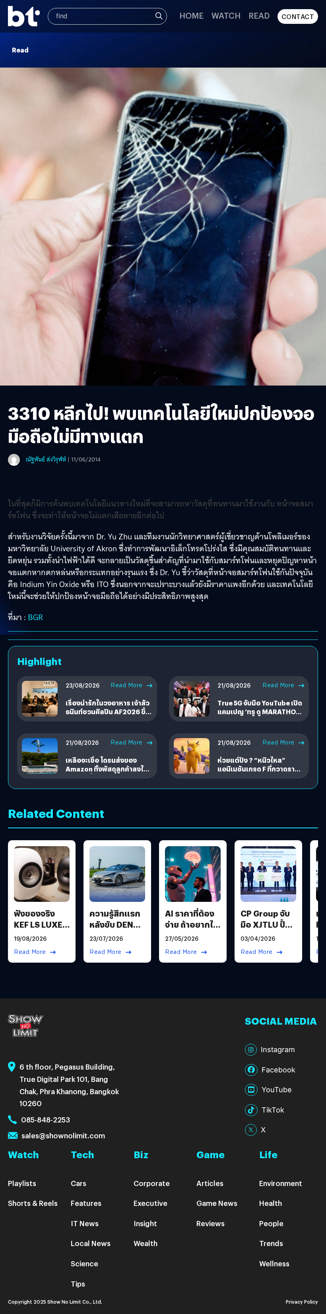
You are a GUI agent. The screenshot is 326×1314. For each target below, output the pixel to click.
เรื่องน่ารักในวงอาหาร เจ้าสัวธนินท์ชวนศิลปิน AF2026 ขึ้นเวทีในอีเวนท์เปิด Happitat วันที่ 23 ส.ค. (108, 716)
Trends (271, 1243)
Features (86, 1203)
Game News (216, 1203)
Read (259, 15)
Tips (78, 1284)
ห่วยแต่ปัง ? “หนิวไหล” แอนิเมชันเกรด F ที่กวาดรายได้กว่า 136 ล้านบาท (258, 769)
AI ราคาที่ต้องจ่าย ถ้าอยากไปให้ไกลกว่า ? (191, 924)
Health (270, 1203)
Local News (91, 1243)
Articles (209, 1183)
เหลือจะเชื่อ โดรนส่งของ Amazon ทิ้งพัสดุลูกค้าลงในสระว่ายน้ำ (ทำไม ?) (107, 769)
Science (84, 1263)
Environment (280, 1183)
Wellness (274, 1263)
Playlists (22, 1183)
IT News (85, 1223)
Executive (150, 1203)
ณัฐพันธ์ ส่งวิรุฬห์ (46, 459)
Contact (297, 16)
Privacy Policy (302, 1301)
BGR (34, 617)
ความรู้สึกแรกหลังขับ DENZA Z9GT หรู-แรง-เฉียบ (117, 929)
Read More (127, 685)
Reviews (210, 1223)
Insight (145, 1223)
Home (191, 15)
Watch (226, 15)
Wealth (145, 1243)
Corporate (152, 1183)
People (271, 1223)
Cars (78, 1183)
